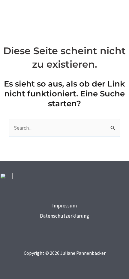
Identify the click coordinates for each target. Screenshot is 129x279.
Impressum (64, 205)
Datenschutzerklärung (64, 216)
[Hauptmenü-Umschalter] (114, 12)
